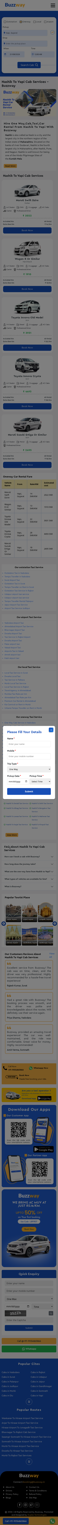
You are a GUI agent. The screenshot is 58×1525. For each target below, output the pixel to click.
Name (11, 738)
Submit (29, 791)
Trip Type (12, 764)
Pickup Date (14, 776)
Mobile (11, 751)
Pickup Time (37, 776)
